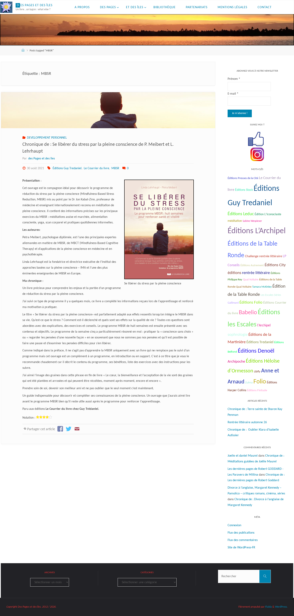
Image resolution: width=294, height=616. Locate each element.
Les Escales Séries (271, 295)
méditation (235, 221)
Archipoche (236, 362)
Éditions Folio (250, 302)
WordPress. (281, 606)
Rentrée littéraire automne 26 (247, 422)
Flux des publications (241, 532)
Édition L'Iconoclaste (268, 214)
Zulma (249, 382)
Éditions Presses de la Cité (243, 178)
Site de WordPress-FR (241, 547)
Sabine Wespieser (252, 221)
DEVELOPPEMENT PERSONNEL (47, 137)
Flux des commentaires (243, 540)
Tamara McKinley (262, 286)
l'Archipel (264, 325)
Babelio (248, 313)
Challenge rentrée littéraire (263, 256)
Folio (259, 382)
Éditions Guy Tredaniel (67, 168)
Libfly (257, 371)
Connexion (234, 525)
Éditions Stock (244, 190)
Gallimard (233, 302)
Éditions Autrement (252, 265)
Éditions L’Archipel (257, 231)
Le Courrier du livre (96, 168)
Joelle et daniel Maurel (243, 455)
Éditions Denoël (256, 351)
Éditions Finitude (257, 390)
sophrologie (238, 335)
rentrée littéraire (256, 273)
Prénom (234, 79)
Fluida (268, 606)
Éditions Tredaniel (259, 342)
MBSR (115, 168)
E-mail (233, 93)
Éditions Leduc (241, 214)
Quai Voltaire (250, 279)
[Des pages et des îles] (6, 7)
